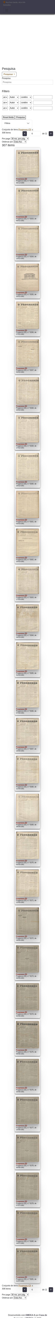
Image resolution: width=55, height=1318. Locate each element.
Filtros (7, 123)
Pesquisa (6, 78)
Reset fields (8, 117)
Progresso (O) (24, 129)
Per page (6, 139)
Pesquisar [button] (8, 74)
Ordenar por (7, 142)
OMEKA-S (30, 1315)
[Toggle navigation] (6, 10)
